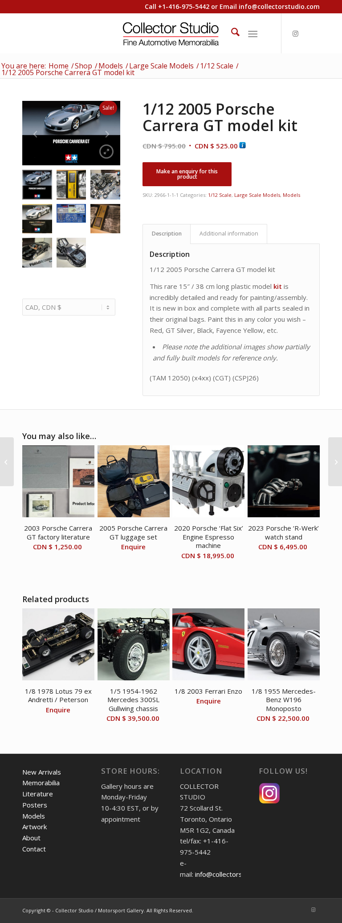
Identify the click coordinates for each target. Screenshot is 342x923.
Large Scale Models (257, 195)
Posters (34, 804)
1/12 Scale (220, 195)
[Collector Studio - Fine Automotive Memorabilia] (171, 33)
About (31, 837)
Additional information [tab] (229, 233)
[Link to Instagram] (295, 33)
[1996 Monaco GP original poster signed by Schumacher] (7, 461)
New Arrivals (41, 771)
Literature (37, 793)
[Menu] (252, 33)
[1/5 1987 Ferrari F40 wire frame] (335, 461)
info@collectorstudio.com (279, 6)
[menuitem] (231, 33)
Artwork (34, 826)
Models (291, 195)
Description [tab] (167, 233)
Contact (34, 848)
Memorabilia (41, 782)
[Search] (231, 33)
